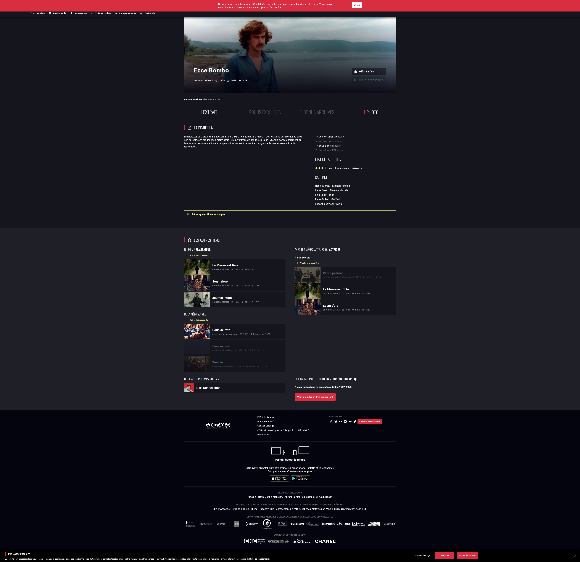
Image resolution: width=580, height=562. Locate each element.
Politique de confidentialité (258, 558)
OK (358, 5)
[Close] (575, 555)
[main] (290, 555)
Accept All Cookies (467, 555)
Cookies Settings (423, 555)
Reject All (445, 555)
